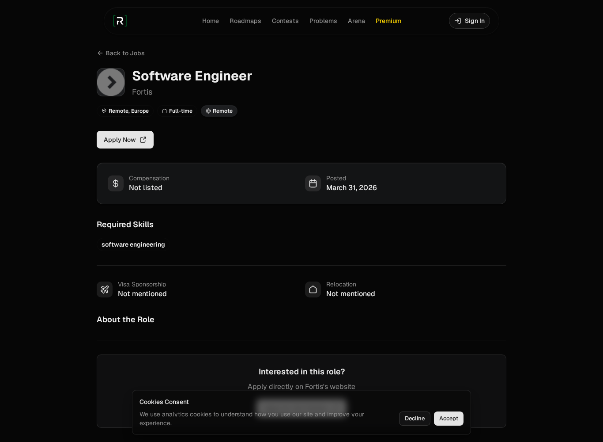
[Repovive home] (120, 21)
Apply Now (120, 140)
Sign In (475, 21)
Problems (323, 21)
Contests (285, 21)
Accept (448, 418)
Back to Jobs (125, 53)
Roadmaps (245, 21)
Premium (388, 21)
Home (210, 21)
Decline (415, 418)
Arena (356, 21)
